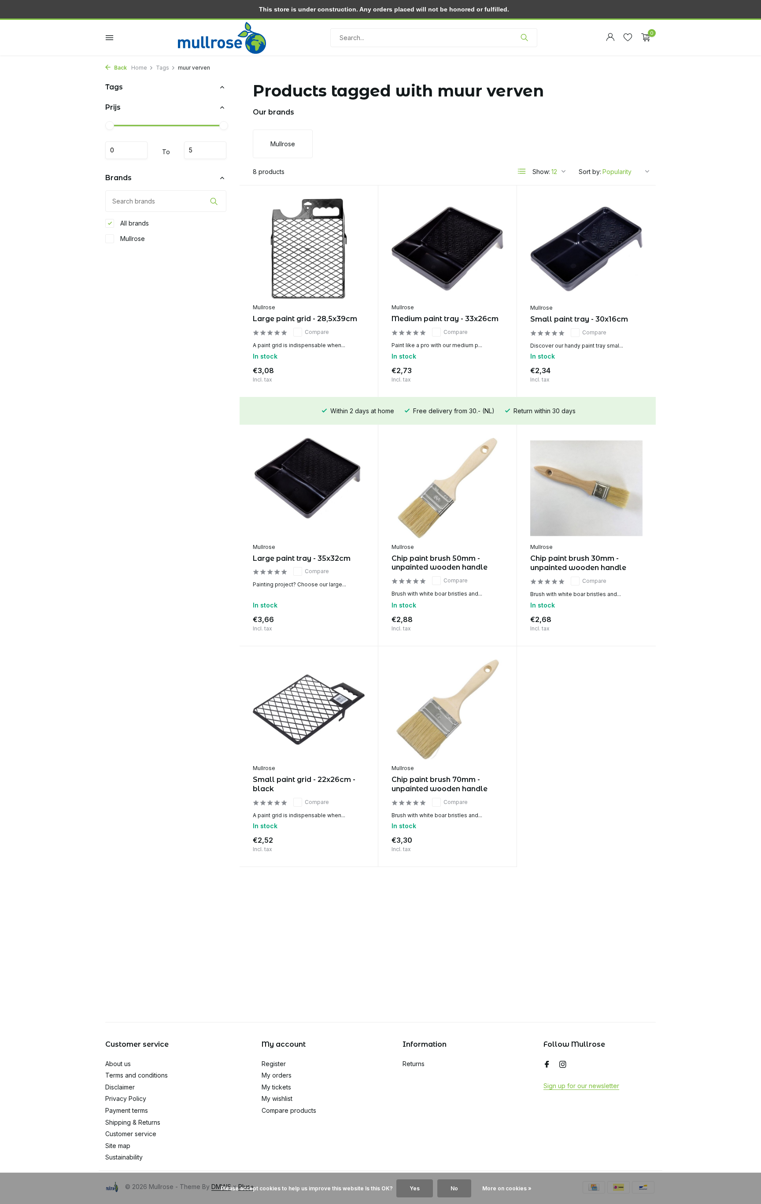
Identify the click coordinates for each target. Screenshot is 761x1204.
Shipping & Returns (132, 1122)
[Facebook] (546, 1064)
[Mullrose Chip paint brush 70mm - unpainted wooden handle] (447, 709)
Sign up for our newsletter (581, 1085)
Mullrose (131, 238)
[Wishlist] (627, 37)
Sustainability (124, 1157)
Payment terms (126, 1110)
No (454, 1188)
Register (274, 1063)
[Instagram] (562, 1064)
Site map (117, 1145)
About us (118, 1063)
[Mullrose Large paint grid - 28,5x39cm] (309, 249)
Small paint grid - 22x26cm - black (304, 784)
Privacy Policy (125, 1098)
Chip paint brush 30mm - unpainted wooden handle (578, 563)
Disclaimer (120, 1087)
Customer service (130, 1133)
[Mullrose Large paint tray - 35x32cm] (309, 488)
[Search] (524, 37)
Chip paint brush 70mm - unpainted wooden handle (440, 784)
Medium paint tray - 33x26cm (445, 319)
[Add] (349, 373)
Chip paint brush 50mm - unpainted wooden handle (440, 563)
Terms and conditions (136, 1075)
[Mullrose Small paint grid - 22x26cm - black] (309, 709)
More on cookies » (507, 1188)
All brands (133, 223)
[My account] (610, 37)
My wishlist (277, 1098)
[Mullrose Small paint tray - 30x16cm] (586, 249)
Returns (414, 1063)
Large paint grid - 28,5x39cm (305, 319)
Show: (541, 171)
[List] (522, 171)
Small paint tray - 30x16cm (579, 319)
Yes (415, 1188)
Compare (317, 332)
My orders (277, 1075)
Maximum (205, 150)
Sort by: (590, 171)
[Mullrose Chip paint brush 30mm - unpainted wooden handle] (586, 488)
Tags (162, 67)
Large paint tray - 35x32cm (302, 558)
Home (139, 67)
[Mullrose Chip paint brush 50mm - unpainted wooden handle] (447, 488)
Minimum (126, 150)
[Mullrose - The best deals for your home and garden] (222, 37)
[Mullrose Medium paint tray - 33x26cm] (447, 249)
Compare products (289, 1110)
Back (120, 67)
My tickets (276, 1087)
